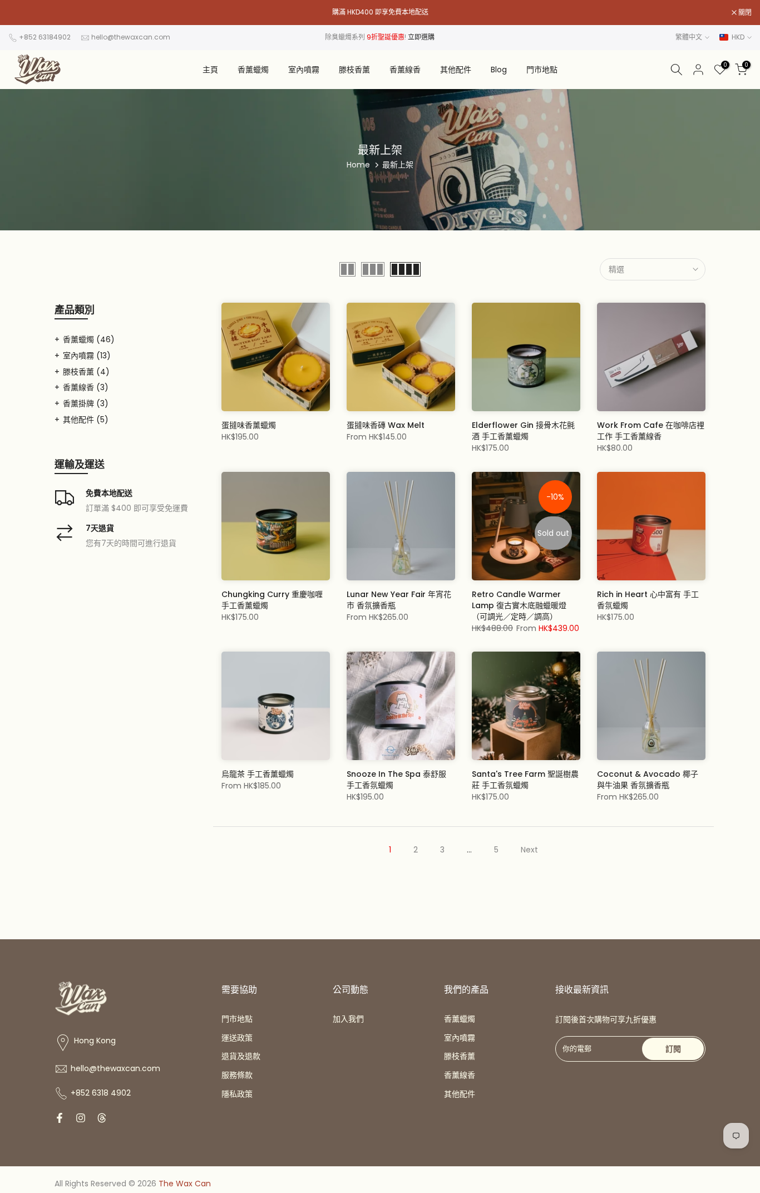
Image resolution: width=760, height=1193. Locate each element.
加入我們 (348, 1018)
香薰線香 (405, 69)
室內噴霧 (303, 69)
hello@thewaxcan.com (130, 37)
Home (358, 164)
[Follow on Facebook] (60, 1118)
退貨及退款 (240, 1056)
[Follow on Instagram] (81, 1118)
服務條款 (237, 1075)
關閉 (20, 12)
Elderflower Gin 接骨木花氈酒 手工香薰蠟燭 (523, 431)
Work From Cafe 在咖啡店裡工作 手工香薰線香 (650, 431)
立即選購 (421, 37)
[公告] (380, 12)
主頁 (210, 69)
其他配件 (455, 69)
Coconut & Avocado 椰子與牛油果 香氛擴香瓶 (647, 779)
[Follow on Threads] (102, 1118)
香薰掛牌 (85, 403)
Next (529, 849)
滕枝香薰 (354, 69)
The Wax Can (185, 1183)
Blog (499, 69)
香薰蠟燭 (253, 69)
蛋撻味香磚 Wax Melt (386, 425)
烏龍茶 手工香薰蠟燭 (257, 774)
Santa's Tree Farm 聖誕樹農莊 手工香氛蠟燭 (525, 779)
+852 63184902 (45, 37)
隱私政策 (237, 1094)
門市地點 (541, 69)
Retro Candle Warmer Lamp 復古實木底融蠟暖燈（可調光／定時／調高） (519, 605)
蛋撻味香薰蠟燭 (248, 425)
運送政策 (237, 1037)
